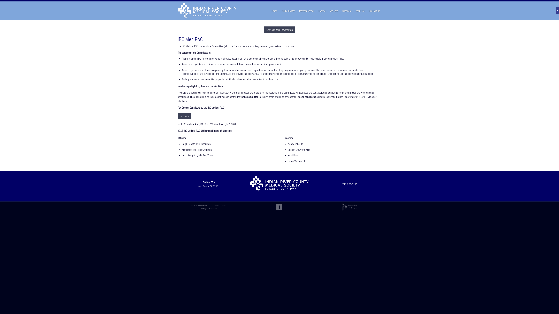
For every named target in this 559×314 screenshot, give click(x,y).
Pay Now (184, 116)
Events (322, 11)
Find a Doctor (288, 11)
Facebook (279, 207)
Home (274, 11)
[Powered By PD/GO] (350, 209)
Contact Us (374, 11)
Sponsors (346, 11)
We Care (334, 11)
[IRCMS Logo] (279, 192)
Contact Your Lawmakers (279, 30)
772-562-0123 (349, 184)
